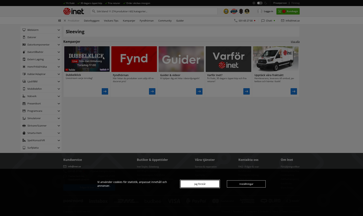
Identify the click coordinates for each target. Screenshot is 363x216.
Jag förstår (200, 184)
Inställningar (246, 184)
